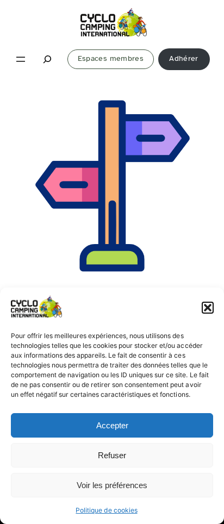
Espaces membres (111, 58)
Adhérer (183, 58)
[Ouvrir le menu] (20, 59)
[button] (207, 307)
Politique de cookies (106, 510)
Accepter (112, 425)
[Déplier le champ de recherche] (48, 59)
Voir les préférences (112, 485)
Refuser (112, 455)
